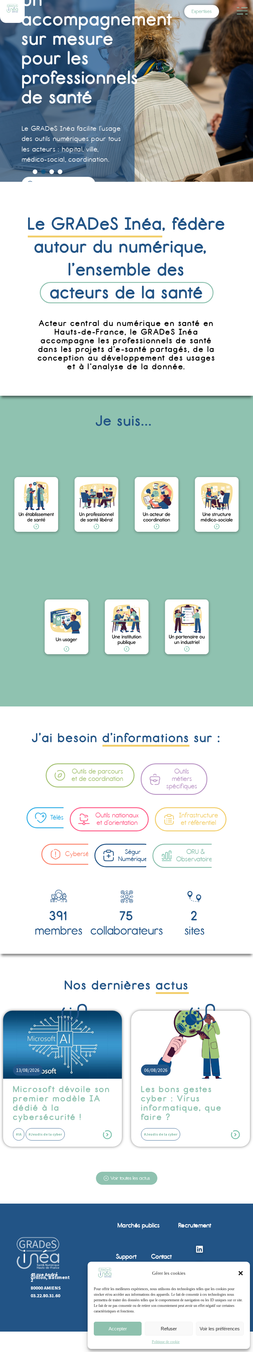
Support (126, 1256)
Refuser (169, 1328)
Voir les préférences (220, 1328)
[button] (241, 1273)
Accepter (118, 1328)
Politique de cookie (166, 1342)
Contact (161, 1256)
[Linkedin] (199, 1249)
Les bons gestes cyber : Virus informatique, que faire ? (181, 1103)
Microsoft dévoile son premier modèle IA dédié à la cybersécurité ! (61, 1103)
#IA (19, 1134)
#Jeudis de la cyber (45, 1134)
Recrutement (194, 1225)
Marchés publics (139, 1225)
